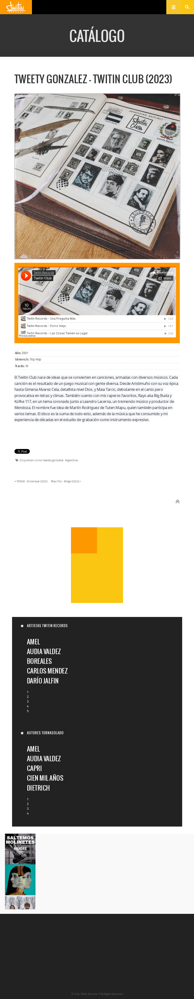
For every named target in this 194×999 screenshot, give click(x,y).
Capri (34, 768)
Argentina (71, 460)
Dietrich (38, 787)
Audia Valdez (44, 651)
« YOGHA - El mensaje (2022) (31, 481)
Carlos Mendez (47, 670)
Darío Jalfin (43, 680)
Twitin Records (16, 7)
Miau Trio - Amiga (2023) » (66, 481)
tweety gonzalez (53, 460)
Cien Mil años (45, 778)
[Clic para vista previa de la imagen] (97, 177)
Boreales (39, 661)
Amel (33, 641)
